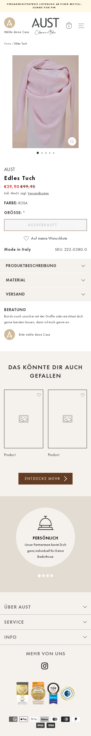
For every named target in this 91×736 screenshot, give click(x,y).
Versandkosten (38, 193)
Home (7, 43)
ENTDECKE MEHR (42, 478)
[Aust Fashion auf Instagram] (45, 666)
